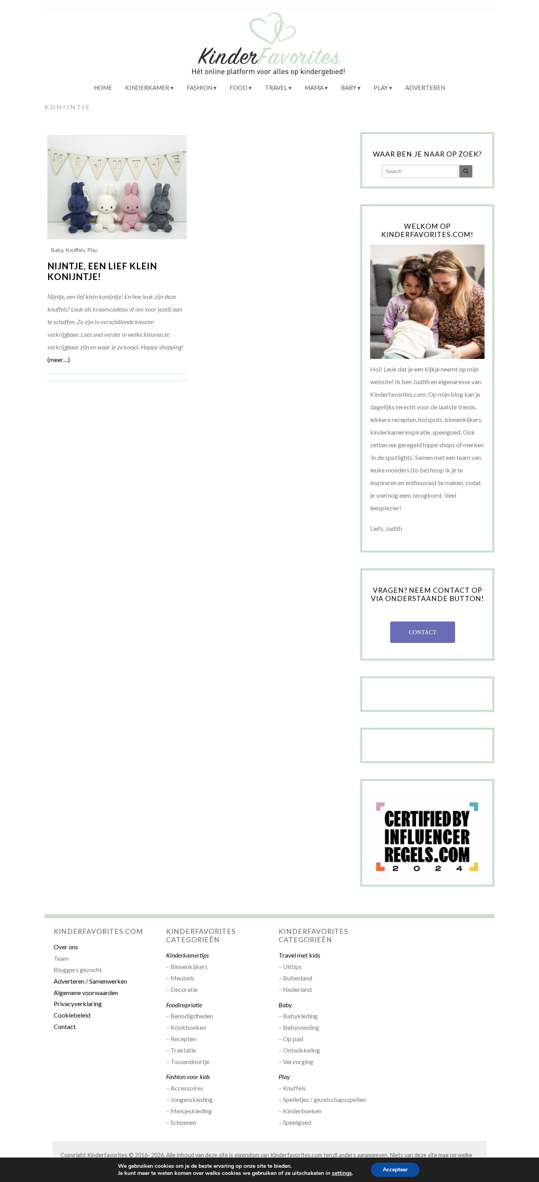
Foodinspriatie (184, 1004)
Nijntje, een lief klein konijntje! (102, 271)
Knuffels (75, 250)
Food (238, 87)
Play (381, 87)
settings (342, 1173)
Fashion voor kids (188, 1076)
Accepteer (395, 1169)
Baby (348, 87)
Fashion (199, 87)
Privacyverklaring (78, 1003)
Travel (276, 87)
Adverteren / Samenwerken (90, 981)
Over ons (66, 946)
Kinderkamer (147, 87)
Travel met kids (299, 955)
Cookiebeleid (72, 1015)
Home (103, 87)
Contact (65, 1026)
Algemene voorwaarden (86, 992)
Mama (314, 87)
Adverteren (425, 87)
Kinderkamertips (187, 955)
